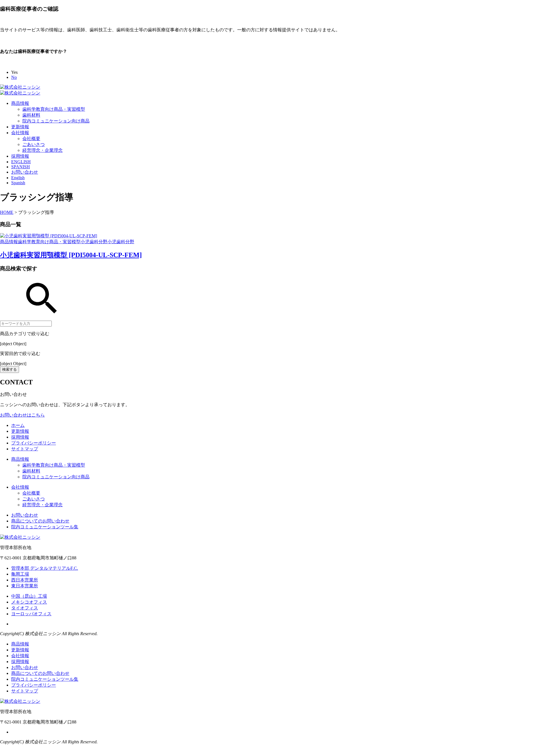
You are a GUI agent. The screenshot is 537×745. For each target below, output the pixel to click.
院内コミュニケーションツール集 (44, 526)
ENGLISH (21, 161)
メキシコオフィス (29, 602)
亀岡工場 (20, 574)
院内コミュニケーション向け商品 (56, 121)
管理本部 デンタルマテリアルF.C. (44, 568)
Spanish (18, 182)
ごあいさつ (33, 144)
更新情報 (20, 126)
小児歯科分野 (94, 241)
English (18, 177)
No (14, 77)
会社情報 (20, 132)
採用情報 (20, 156)
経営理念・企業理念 (42, 150)
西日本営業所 (24, 580)
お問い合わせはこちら (22, 415)
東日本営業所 (24, 585)
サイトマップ (24, 448)
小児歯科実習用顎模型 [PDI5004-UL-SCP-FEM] (71, 255)
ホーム (18, 425)
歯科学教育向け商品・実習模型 (53, 109)
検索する (9, 369)
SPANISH (20, 166)
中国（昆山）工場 (29, 596)
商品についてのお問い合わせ (40, 521)
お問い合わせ (24, 172)
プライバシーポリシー (33, 443)
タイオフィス (24, 608)
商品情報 (20, 103)
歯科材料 (31, 115)
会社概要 (31, 138)
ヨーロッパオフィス (31, 613)
